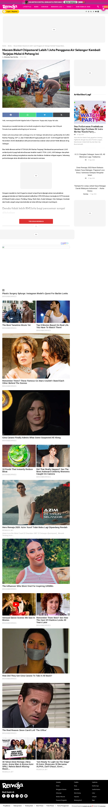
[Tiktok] (93, 11)
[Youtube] (96, 11)
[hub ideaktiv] (103, 6)
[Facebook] (86, 11)
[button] (98, 6)
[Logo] (10, 6)
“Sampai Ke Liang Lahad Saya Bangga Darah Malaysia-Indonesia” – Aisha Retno (90, 188)
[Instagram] (88, 11)
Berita (10, 46)
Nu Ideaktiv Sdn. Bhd (87, 806)
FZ (75, 134)
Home (4, 46)
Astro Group (102, 806)
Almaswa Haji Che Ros (11, 57)
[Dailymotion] (98, 11)
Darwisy (85, 194)
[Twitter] (91, 11)
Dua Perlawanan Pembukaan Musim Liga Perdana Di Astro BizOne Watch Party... (88, 129)
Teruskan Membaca (36, 221)
